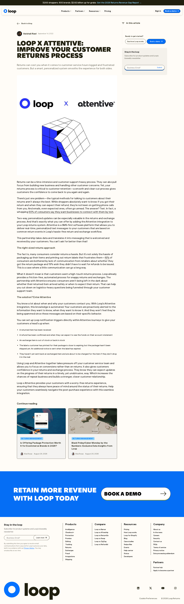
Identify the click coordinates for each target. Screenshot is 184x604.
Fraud (67, 553)
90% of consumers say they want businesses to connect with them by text (71, 211)
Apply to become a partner (163, 570)
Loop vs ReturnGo (102, 535)
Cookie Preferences (148, 598)
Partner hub (158, 567)
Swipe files (128, 544)
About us (156, 529)
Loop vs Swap (100, 538)
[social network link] (138, 588)
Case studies (129, 541)
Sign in (158, 11)
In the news (157, 532)
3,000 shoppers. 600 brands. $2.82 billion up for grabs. (92, 2)
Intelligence (69, 529)
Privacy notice (158, 550)
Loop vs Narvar (100, 529)
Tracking (68, 544)
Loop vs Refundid (101, 544)
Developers (128, 556)
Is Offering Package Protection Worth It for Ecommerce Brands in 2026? (40, 444)
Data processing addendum (163, 553)
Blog (125, 538)
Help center (128, 550)
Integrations (70, 556)
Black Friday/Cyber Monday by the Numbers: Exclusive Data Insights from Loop (92, 446)
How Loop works (130, 532)
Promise (68, 538)
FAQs (155, 544)
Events (126, 547)
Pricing (107, 11)
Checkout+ (69, 532)
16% (107, 257)
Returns (68, 547)
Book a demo (171, 11)
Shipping (68, 559)
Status (126, 553)
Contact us (157, 541)
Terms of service (159, 547)
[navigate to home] (10, 11)
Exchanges (69, 550)
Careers (156, 535)
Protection (69, 535)
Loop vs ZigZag (100, 541)
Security (156, 538)
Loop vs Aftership (101, 532)
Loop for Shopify (130, 535)
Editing (68, 541)
